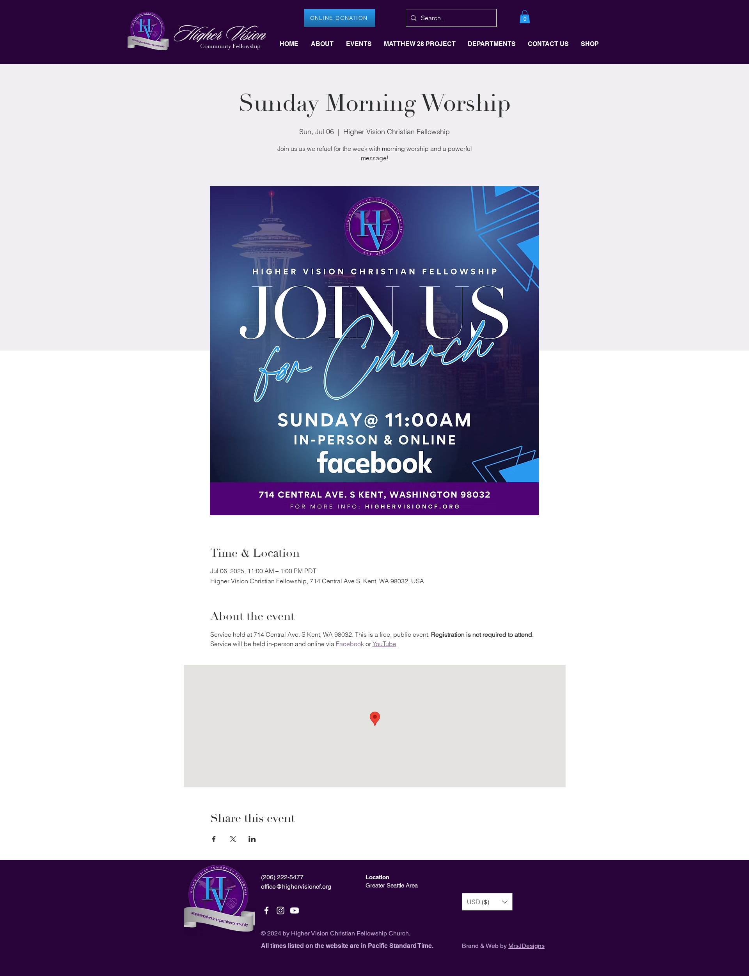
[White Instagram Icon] (280, 910)
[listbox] (487, 901)
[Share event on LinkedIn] (252, 839)
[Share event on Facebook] (214, 839)
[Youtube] (294, 910)
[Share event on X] (233, 839)
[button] (524, 16)
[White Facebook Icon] (266, 910)
